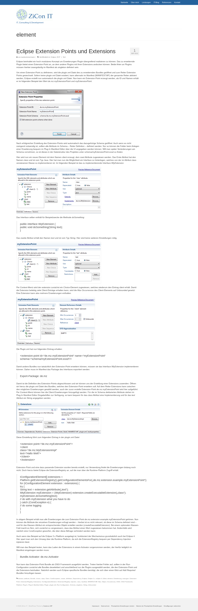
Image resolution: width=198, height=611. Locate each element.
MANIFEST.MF (92, 582)
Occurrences (111, 582)
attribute (27, 578)
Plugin (46, 585)
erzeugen (125, 578)
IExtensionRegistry (64, 582)
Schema (73, 585)
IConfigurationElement (49, 582)
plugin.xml (52, 585)
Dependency (77, 578)
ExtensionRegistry (27, 582)
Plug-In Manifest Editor (35, 585)
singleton (79, 585)
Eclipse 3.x (91, 578)
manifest (84, 582)
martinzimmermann (27, 57)
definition (69, 578)
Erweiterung (118, 578)
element (110, 578)
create (63, 578)
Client (47, 578)
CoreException (55, 578)
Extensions (37, 582)
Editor (105, 578)
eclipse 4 (99, 578)
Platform (19, 585)
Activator (20, 578)
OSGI (118, 582)
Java (78, 582)
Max (99, 582)
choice (38, 578)
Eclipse (53, 57)
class (43, 578)
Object (104, 582)
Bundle (32, 578)
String (85, 585)
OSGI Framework (126, 582)
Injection (73, 582)
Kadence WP (47, 606)
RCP (58, 57)
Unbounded (92, 585)
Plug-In (25, 585)
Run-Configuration (63, 585)
